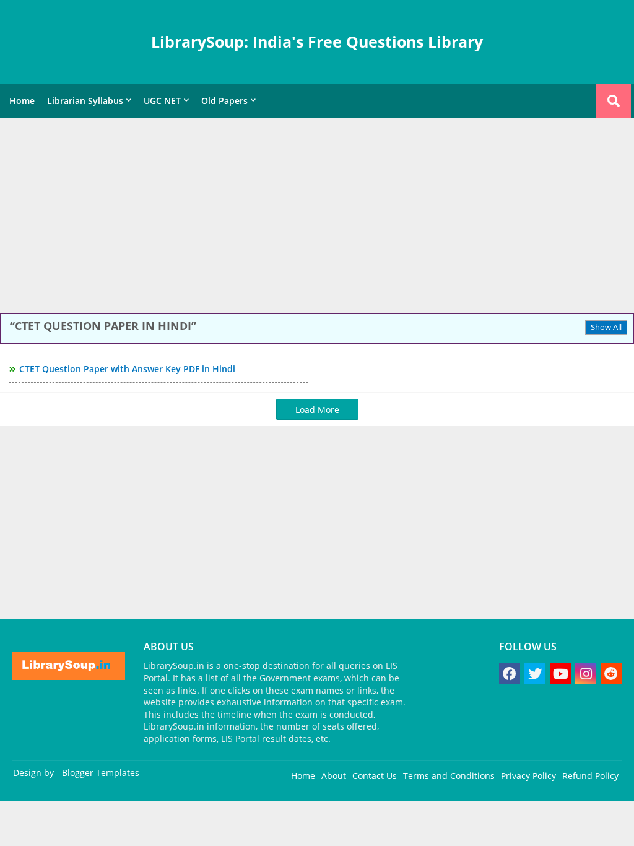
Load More (317, 410)
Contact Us (374, 776)
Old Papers (224, 101)
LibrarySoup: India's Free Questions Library (317, 41)
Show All (606, 327)
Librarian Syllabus (85, 101)
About (333, 776)
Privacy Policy (528, 776)
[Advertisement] (317, 217)
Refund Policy (590, 776)
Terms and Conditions (449, 776)
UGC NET (162, 101)
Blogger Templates (100, 772)
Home (22, 101)
